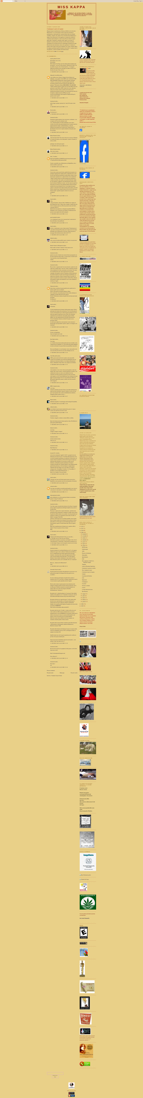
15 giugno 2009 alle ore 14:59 (59, 301)
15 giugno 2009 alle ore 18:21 (59, 442)
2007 (82, 606)
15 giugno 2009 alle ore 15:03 (59, 327)
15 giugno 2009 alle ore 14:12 (59, 249)
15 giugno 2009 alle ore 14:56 (59, 282)
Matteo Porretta (53, 135)
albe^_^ (51, 156)
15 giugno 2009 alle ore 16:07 (59, 396)
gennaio (84, 601)
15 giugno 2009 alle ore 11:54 (59, 106)
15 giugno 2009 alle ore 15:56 (59, 382)
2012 (82, 526)
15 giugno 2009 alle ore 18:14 (59, 433)
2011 (82, 528)
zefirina (51, 407)
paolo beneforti (53, 217)
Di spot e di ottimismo (86, 553)
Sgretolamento (85, 557)
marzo (83, 597)
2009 (82, 532)
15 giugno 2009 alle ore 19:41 (59, 545)
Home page (62, 672)
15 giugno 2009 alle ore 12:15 (59, 145)
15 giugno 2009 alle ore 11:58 (59, 114)
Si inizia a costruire (86, 585)
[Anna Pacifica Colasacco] (85, 178)
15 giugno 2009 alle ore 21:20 (59, 643)
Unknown (52, 286)
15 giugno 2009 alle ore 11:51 (59, 97)
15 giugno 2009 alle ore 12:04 (59, 132)
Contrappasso (85, 581)
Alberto (51, 238)
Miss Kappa (72, 7)
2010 (82, 530)
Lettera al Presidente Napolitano (88, 566)
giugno (84, 545)
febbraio (84, 599)
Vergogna (84, 564)
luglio (83, 543)
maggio (84, 593)
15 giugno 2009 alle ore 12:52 (59, 222)
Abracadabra (84, 555)
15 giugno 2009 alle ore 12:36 (59, 195)
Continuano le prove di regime (88, 572)
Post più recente (50, 672)
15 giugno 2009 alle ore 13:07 (59, 234)
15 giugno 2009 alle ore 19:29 (59, 531)
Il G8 (83, 559)
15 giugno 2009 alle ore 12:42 (59, 214)
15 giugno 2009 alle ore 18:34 (59, 449)
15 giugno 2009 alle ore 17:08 (59, 403)
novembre (84, 536)
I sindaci (84, 574)
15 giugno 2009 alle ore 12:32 (59, 166)
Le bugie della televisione (87, 589)
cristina (51, 486)
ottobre (84, 538)
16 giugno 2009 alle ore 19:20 (59, 667)
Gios (51, 110)
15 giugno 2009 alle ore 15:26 (59, 352)
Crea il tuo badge (83, 163)
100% (83, 551)
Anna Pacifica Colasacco (84, 171)
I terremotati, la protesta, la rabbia (89, 568)
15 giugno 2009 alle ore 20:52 (59, 566)
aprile (83, 595)
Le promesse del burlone (87, 576)
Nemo (51, 399)
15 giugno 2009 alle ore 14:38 (59, 261)
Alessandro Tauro (53, 569)
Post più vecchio (74, 672)
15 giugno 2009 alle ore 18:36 (59, 474)
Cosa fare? (84, 583)
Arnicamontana (53, 495)
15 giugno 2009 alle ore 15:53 (59, 364)
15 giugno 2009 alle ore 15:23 (59, 335)
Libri (83, 578)
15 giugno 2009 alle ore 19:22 (59, 500)
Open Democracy (53, 447)
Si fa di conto (84, 547)
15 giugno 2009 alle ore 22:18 (59, 658)
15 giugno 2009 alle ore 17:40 (59, 412)
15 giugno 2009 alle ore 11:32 (59, 72)
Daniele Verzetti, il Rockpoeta (56, 245)
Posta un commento (51, 670)
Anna (51, 199)
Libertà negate (85, 549)
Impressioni (84, 579)
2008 (82, 604)
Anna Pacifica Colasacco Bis (85, 139)
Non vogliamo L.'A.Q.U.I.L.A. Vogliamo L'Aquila (88, 561)
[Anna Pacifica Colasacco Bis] (84, 162)
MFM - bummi (53, 386)
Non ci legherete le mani (87, 570)
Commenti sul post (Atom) (56, 675)
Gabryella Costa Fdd (54, 75)
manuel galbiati (53, 58)
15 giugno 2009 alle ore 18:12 (59, 424)
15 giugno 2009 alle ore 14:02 (59, 242)
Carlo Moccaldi (53, 356)
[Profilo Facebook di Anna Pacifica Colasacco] (81, 131)
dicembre (84, 534)
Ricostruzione (85, 591)
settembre (84, 539)
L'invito (83, 587)
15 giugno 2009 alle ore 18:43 (59, 483)
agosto (83, 541)
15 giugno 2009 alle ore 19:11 (59, 492)
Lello (51, 477)
